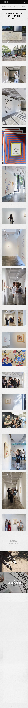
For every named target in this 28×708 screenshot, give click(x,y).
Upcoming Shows (6, 6)
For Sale (24, 6)
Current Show (13, 541)
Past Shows (16, 6)
